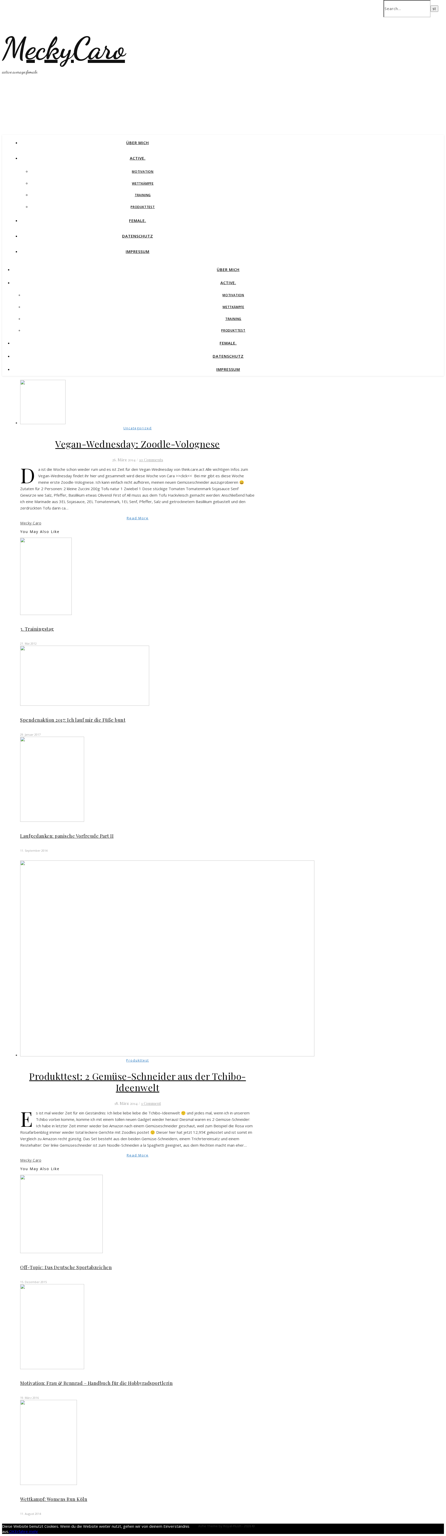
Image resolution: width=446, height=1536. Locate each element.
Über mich (137, 142)
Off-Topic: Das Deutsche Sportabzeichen (66, 1267)
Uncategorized (137, 428)
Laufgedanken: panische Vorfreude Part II (67, 836)
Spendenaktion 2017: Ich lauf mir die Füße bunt (72, 720)
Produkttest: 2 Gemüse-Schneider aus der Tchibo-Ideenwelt (137, 1082)
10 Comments (151, 459)
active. (138, 158)
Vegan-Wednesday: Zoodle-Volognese (137, 444)
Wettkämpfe (143, 183)
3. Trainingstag (37, 629)
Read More (138, 518)
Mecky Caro (30, 523)
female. (137, 220)
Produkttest (143, 207)
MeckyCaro (63, 48)
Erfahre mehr (26, 1531)
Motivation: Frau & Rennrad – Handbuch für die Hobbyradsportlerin (96, 1383)
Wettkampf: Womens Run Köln (53, 1499)
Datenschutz (137, 236)
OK (12, 1531)
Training (143, 195)
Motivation (143, 171)
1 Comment (151, 1103)
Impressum (137, 251)
